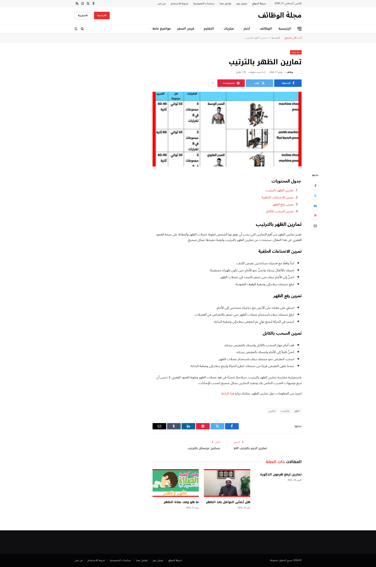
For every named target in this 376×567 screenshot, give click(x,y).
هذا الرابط (227, 393)
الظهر (297, 411)
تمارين (272, 411)
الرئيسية (284, 28)
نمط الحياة (296, 52)
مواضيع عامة (161, 28)
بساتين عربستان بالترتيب (204, 448)
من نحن (161, 3)
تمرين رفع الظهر (283, 204)
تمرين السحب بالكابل (280, 211)
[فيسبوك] (315, 186)
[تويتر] (315, 196)
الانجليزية (83, 15)
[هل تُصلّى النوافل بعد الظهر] (227, 483)
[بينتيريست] (315, 216)
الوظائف (266, 28)
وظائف (289, 72)
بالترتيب (284, 411)
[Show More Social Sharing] (212, 83)
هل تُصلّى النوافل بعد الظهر (228, 502)
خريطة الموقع (259, 3)
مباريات (229, 28)
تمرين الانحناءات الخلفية (278, 197)
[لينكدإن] (315, 206)
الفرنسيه (101, 15)
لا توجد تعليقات (255, 72)
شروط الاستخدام (179, 3)
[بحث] (82, 28)
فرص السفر (185, 28)
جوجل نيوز (241, 3)
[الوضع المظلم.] (76, 28)
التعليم (209, 28)
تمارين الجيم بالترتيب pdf (250, 448)
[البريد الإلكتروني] (315, 226)
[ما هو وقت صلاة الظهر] (176, 483)
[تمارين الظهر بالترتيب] (227, 129)
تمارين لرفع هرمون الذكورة (281, 474)
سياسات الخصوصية (203, 3)
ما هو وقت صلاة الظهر (181, 502)
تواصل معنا (225, 3)
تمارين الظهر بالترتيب (279, 190)
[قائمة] (299, 28)
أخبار (246, 28)
